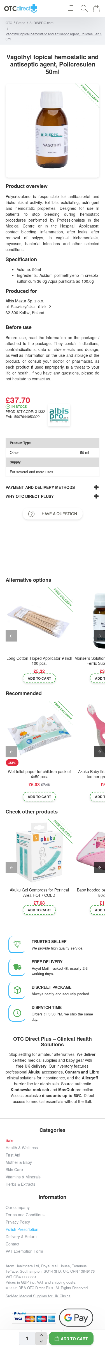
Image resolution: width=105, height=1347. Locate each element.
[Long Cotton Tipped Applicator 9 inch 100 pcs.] (39, 620)
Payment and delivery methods (40, 487)
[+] (41, 1335)
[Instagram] (34, 1304)
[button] (71, 1338)
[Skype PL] (84, 1304)
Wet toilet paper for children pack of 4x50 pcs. (39, 774)
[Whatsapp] (71, 1304)
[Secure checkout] (34, 1317)
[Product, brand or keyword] (83, 8)
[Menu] (69, 8)
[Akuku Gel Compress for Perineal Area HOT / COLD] (39, 852)
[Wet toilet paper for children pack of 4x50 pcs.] (39, 734)
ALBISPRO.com (41, 22)
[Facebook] (21, 1304)
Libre (94, 1072)
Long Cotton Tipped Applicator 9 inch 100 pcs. (39, 661)
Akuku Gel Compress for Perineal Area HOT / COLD (39, 892)
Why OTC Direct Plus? (30, 496)
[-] (41, 1342)
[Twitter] (46, 1304)
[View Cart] (97, 8)
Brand (20, 22)
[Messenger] (59, 1304)
